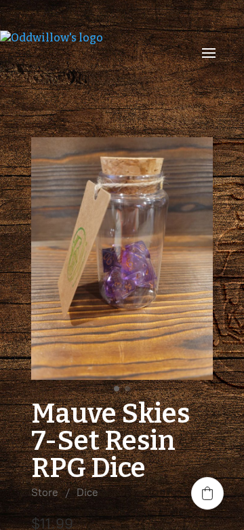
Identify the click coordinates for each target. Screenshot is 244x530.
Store (44, 492)
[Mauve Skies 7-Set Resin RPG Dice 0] (122, 258)
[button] (207, 493)
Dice (87, 492)
